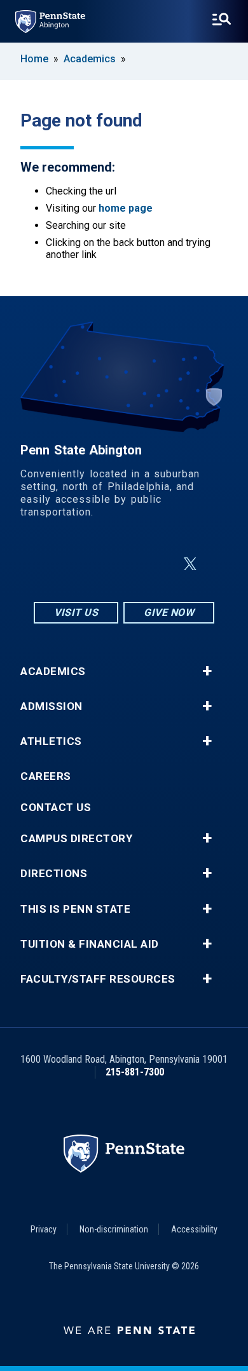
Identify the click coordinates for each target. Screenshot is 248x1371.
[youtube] (160, 564)
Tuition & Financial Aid (89, 944)
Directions (53, 874)
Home (34, 59)
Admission (51, 706)
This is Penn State (75, 909)
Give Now (169, 612)
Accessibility (194, 1229)
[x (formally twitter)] (190, 564)
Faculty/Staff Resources (98, 979)
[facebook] (93, 564)
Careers (45, 776)
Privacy (44, 1229)
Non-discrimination (113, 1229)
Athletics (51, 741)
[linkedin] (126, 564)
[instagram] (60, 564)
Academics (90, 59)
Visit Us (76, 612)
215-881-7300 (135, 1072)
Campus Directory (76, 839)
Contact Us (55, 807)
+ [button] (207, 671)
